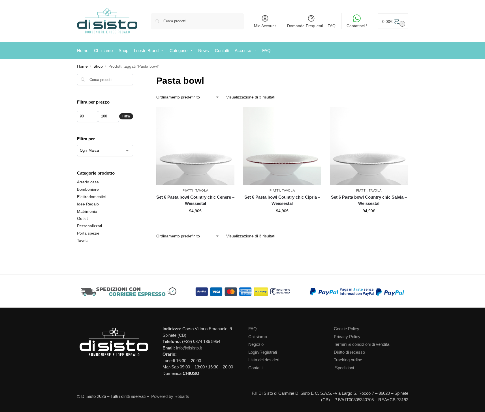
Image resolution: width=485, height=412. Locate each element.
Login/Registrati (262, 352)
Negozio (256, 344)
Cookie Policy (346, 328)
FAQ (252, 328)
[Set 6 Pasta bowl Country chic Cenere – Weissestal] (195, 146)
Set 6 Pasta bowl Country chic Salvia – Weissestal (369, 200)
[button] (393, 21)
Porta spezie (88, 233)
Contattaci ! (357, 25)
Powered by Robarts (170, 396)
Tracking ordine (348, 359)
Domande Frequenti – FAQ (311, 25)
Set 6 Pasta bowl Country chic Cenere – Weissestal (195, 200)
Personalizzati (89, 226)
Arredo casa (88, 182)
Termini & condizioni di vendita (361, 344)
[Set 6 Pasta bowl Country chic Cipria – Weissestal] (282, 146)
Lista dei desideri (263, 359)
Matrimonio (87, 211)
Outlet (82, 218)
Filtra (126, 116)
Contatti (255, 367)
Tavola (201, 190)
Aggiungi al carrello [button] (195, 223)
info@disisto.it (189, 348)
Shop (98, 66)
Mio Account (265, 25)
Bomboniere (88, 189)
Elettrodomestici (91, 196)
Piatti (188, 190)
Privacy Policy (347, 336)
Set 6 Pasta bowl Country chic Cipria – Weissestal (282, 200)
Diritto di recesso (349, 352)
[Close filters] (134, 77)
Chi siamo (257, 336)
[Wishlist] (231, 115)
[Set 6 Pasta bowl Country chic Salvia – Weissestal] (369, 146)
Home (82, 66)
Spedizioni (344, 367)
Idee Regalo (88, 204)
